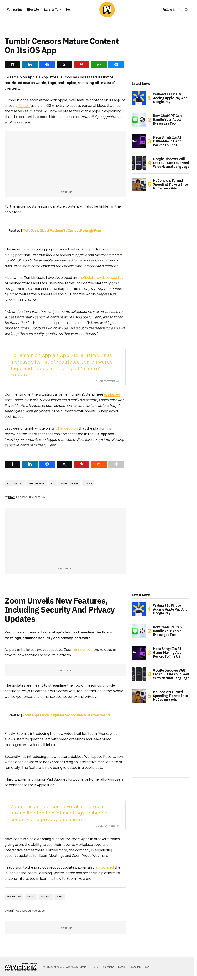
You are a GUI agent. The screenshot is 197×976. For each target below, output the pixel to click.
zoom (59, 896)
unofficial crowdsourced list (100, 277)
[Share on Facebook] (47, 464)
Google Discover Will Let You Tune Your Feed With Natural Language (171, 163)
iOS (53, 483)
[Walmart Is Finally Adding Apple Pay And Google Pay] (139, 98)
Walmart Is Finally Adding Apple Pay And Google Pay (170, 98)
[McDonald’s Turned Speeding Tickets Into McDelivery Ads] (139, 184)
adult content (15, 483)
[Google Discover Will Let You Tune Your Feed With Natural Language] (139, 163)
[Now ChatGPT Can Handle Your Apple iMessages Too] (139, 120)
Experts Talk (135, 966)
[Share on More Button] (116, 464)
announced (83, 649)
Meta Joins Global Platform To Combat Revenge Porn (62, 230)
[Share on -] (12, 64)
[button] (180, 9)
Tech (146, 966)
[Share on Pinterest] (81, 464)
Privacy (31, 896)
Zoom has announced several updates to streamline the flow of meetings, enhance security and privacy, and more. (59, 813)
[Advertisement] (66, 163)
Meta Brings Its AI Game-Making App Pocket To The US (167, 141)
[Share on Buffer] (12, 464)
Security (45, 896)
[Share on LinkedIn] (30, 464)
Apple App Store (37, 483)
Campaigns (108, 966)
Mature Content (69, 483)
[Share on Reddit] (99, 464)
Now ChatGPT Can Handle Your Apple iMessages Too (167, 119)
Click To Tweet (105, 381)
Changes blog (67, 428)
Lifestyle (121, 966)
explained (112, 249)
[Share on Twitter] (64, 464)
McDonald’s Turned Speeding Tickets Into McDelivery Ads (170, 184)
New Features (14, 896)
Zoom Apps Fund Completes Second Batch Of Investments (66, 715)
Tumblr (24, 105)
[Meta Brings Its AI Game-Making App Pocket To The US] (139, 141)
